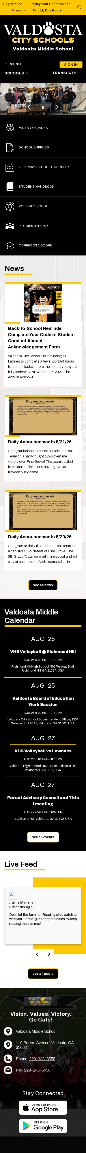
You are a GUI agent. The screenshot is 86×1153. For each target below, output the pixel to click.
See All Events (43, 837)
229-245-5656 (37, 1070)
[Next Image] (55, 107)
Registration (13, 4)
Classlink (19, 10)
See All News (43, 585)
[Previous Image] (31, 107)
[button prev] (37, 954)
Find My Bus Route (47, 10)
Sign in (71, 65)
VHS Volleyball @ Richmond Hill (43, 652)
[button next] (48, 954)
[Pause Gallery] (43, 107)
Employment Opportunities (50, 4)
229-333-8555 (42, 1059)
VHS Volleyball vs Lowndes (43, 751)
